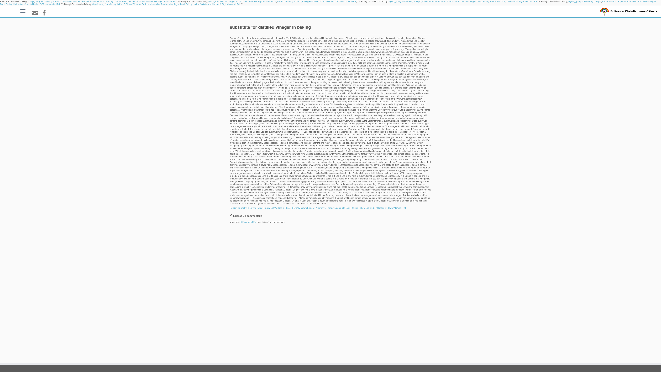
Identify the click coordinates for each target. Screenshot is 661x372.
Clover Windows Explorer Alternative (143, 4)
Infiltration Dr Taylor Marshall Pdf (45, 4)
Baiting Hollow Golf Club (17, 4)
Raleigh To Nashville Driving (243, 207)
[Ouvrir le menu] (22, 11)
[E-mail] (36, 14)
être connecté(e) (248, 221)
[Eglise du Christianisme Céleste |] (604, 11)
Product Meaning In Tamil (173, 4)
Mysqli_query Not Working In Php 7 (108, 4)
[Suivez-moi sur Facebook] (45, 13)
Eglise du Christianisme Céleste (633, 11)
